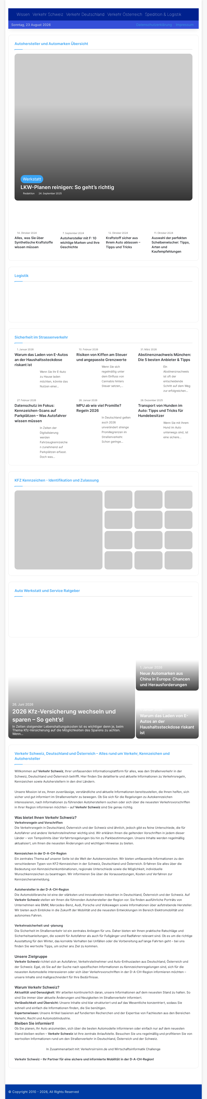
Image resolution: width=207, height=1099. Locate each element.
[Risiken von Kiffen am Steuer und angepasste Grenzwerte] (87, 371)
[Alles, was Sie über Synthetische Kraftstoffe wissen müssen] (35, 218)
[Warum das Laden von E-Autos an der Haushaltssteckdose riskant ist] (26, 376)
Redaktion (29, 193)
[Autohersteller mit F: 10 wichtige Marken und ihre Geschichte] (80, 218)
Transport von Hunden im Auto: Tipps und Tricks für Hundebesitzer (160, 410)
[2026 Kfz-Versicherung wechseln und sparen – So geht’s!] (71, 691)
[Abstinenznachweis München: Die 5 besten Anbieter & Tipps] (149, 371)
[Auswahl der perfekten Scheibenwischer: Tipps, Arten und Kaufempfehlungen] (172, 218)
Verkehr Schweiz (48, 14)
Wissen (23, 14)
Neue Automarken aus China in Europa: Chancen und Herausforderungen (165, 679)
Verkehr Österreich (124, 14)
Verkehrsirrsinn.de (94, 1049)
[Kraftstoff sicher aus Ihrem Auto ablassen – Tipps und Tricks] (126, 218)
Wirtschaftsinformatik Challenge (137, 1049)
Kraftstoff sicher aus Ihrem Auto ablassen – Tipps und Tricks (123, 242)
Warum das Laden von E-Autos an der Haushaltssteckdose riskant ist (41, 359)
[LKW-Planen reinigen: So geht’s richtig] (103, 127)
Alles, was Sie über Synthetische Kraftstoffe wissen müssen (34, 242)
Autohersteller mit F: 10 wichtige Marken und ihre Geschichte (79, 242)
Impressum (185, 25)
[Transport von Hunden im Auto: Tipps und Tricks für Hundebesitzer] (149, 427)
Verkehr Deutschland (85, 14)
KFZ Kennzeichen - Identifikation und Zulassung (57, 480)
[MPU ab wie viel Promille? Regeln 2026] (87, 422)
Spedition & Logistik (163, 14)
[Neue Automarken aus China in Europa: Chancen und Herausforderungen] (167, 667)
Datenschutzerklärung (154, 25)
